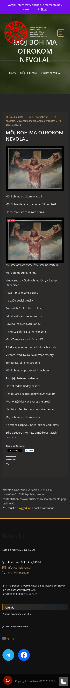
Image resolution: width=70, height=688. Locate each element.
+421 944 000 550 (18, 573)
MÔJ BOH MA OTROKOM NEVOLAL (40, 73)
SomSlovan (42, 116)
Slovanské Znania (26, 120)
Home (13, 73)
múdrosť (10, 120)
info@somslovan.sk (19, 567)
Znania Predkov (46, 120)
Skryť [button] (44, 9)
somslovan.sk (13, 124)
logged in (24, 508)
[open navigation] (61, 33)
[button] (63, 681)
